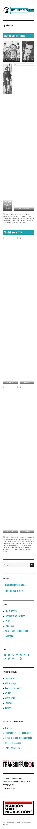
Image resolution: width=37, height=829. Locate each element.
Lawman (22, 541)
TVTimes (7, 214)
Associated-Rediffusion (8, 216)
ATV (14, 216)
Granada (5, 218)
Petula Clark (11, 543)
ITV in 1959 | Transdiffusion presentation (11, 822)
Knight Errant (20, 218)
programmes (9, 220)
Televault (9, 703)
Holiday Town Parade (12, 218)
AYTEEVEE (9, 693)
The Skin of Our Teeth (13, 222)
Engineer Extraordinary (26, 216)
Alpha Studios (11, 698)
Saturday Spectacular (27, 543)
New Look (30, 541)
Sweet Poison (17, 545)
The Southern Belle (25, 547)
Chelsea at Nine (11, 539)
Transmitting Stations (15, 616)
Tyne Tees (9, 625)
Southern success (13, 742)
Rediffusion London (13, 688)
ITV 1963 (8, 728)
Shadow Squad (6, 545)
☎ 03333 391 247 (8, 781)
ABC (20, 214)
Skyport (14, 220)
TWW (24, 222)
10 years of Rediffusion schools (18, 737)
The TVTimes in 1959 (13, 232)
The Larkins (8, 547)
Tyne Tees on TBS (12, 747)
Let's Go (26, 541)
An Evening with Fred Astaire (26, 537)
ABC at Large (10, 683)
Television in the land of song (18, 732)
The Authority (11, 611)
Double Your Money (20, 539)
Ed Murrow (18, 216)
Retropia (9, 708)
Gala (8, 541)
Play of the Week (18, 543)
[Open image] (11, 51)
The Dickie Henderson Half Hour (24, 220)
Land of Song (26, 218)
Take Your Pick (24, 545)
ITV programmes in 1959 (14, 35)
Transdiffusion (11, 678)
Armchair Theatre (25, 214)
